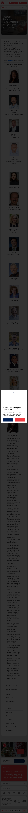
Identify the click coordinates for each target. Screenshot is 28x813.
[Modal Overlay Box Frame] (14, 406)
